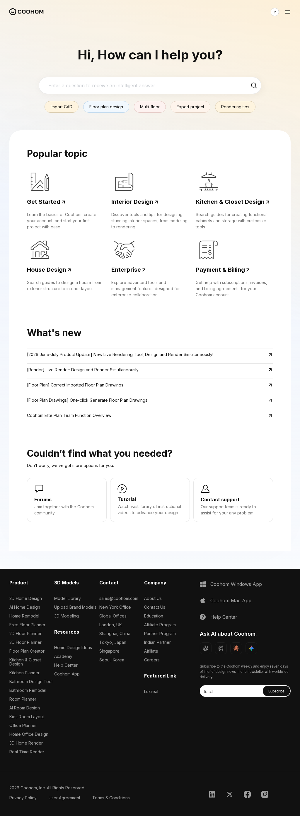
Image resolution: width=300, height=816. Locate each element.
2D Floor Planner (25, 633)
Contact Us (154, 607)
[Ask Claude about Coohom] (236, 648)
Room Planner (22, 699)
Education (153, 615)
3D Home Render (26, 742)
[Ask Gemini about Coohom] (251, 648)
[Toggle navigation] (288, 12)
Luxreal (151, 691)
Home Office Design (28, 734)
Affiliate (151, 651)
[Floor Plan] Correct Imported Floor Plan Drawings (75, 384)
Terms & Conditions (111, 797)
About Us (153, 598)
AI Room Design (24, 707)
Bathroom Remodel (27, 690)
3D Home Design (25, 598)
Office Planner (23, 725)
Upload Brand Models (75, 607)
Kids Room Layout (26, 716)
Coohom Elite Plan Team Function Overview (69, 415)
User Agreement (64, 797)
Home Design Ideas (73, 647)
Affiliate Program (160, 624)
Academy (63, 656)
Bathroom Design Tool (30, 681)
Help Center (66, 665)
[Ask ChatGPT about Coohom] (206, 648)
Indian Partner (157, 642)
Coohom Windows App (236, 584)
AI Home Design (24, 607)
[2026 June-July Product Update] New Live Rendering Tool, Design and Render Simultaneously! (120, 354)
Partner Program (160, 633)
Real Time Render (26, 751)
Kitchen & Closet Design (25, 661)
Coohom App (67, 673)
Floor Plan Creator (27, 651)
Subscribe (276, 690)
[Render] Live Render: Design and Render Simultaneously (83, 369)
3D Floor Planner (25, 642)
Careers (152, 659)
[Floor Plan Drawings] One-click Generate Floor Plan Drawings (87, 400)
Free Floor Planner (27, 624)
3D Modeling (66, 615)
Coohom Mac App (230, 600)
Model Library (67, 598)
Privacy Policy (23, 797)
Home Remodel (24, 615)
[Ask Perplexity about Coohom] (221, 648)
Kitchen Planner (24, 672)
